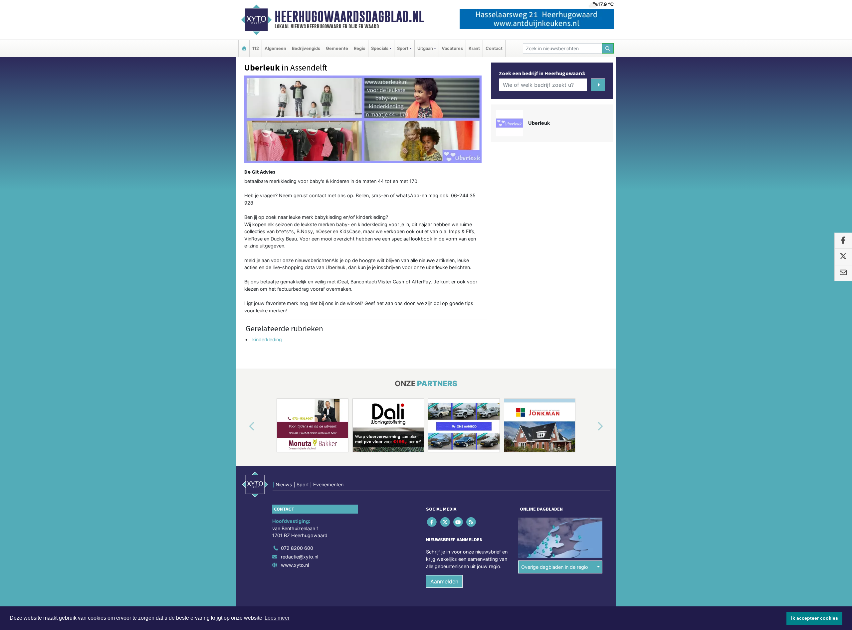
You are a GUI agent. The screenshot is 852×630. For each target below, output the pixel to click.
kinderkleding (267, 339)
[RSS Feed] (471, 522)
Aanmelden (444, 581)
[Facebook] (432, 522)
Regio (359, 48)
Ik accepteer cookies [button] (814, 618)
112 (255, 48)
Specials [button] (379, 48)
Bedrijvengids (306, 48)
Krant (474, 48)
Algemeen (275, 48)
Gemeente (337, 48)
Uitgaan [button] (425, 48)
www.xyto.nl (295, 565)
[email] (843, 273)
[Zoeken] (608, 48)
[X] (445, 522)
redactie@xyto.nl (299, 556)
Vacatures (452, 48)
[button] (244, 427)
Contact (494, 48)
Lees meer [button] (277, 618)
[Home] (244, 48)
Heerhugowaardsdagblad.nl (349, 17)
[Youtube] (458, 522)
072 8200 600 (297, 548)
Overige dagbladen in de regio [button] (554, 567)
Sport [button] (402, 48)
